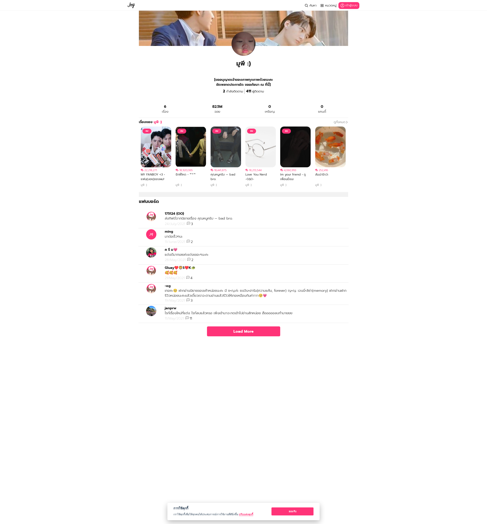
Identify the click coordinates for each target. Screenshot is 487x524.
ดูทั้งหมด (339, 122)
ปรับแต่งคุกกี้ (246, 514)
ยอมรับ (292, 511)
